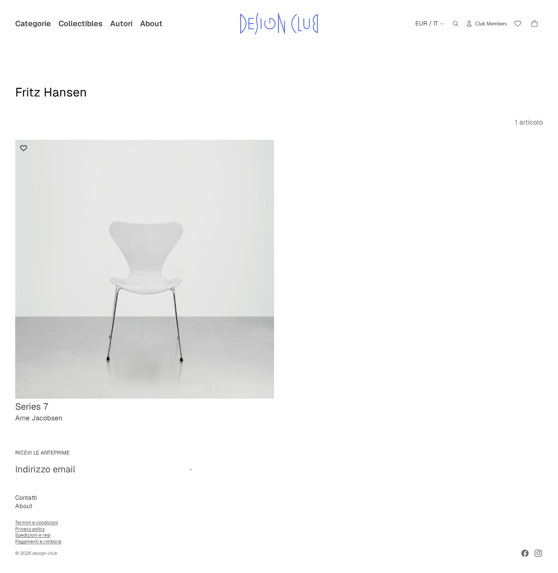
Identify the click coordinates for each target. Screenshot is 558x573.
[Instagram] (538, 553)
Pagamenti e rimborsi (38, 541)
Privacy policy (30, 529)
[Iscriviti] (190, 469)
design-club (44, 553)
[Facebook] (525, 553)
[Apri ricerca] (455, 23)
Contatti (26, 498)
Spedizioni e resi (32, 535)
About (23, 506)
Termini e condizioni (36, 522)
